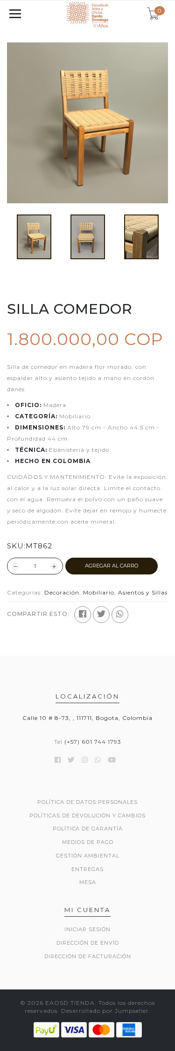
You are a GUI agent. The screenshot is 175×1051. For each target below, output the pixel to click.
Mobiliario (98, 592)
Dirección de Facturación (87, 956)
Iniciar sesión (87, 929)
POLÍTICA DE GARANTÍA (88, 828)
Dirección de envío (87, 943)
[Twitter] (101, 614)
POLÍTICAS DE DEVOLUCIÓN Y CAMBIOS (87, 815)
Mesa (87, 882)
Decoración (61, 592)
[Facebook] (82, 614)
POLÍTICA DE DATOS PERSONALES (87, 802)
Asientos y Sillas (143, 592)
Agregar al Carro (111, 565)
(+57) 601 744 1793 (92, 741)
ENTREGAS (87, 869)
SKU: (16, 545)
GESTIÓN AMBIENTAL (87, 855)
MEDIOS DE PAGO (87, 842)
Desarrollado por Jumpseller (105, 1010)
